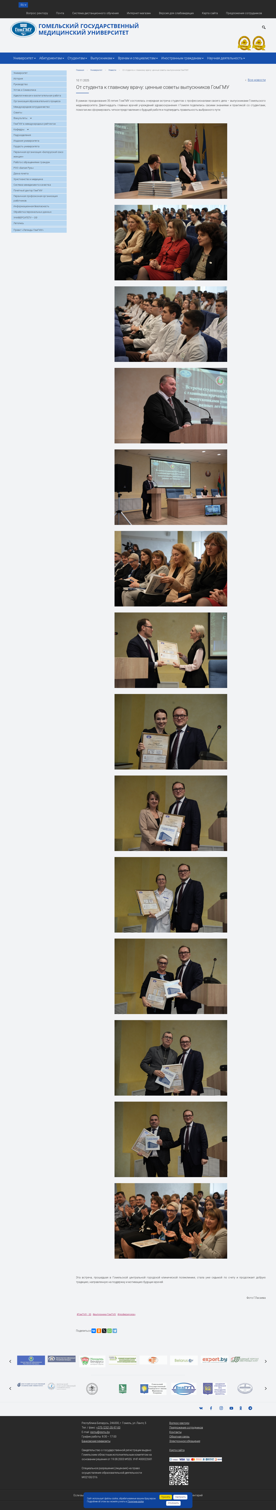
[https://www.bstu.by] (31, 1385)
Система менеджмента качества (32, 184)
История (18, 78)
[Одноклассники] (99, 1330)
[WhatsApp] (109, 1330)
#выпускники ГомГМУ (104, 1314)
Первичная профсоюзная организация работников (36, 198)
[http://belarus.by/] (184, 1360)
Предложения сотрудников (244, 13)
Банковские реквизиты (96, 1441)
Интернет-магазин (139, 13)
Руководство (21, 84)
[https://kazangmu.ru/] (92, 1389)
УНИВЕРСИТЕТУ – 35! (25, 217)
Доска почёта (21, 173)
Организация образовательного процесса (37, 101)
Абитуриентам (50, 58)
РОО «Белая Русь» (24, 167)
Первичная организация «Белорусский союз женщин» (38, 154)
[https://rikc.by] (153, 1360)
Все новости (257, 80)
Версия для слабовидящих (176, 13)
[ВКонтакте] (93, 1330)
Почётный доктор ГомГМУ (28, 190)
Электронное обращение (184, 1441)
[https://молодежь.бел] (123, 1360)
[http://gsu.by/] (153, 1389)
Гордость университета (26, 146)
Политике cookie (135, 1501)
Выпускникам (101, 58)
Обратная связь (179, 1436)
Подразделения (22, 135)
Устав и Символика (25, 89)
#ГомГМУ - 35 (84, 1314)
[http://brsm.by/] (92, 1361)
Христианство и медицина (28, 179)
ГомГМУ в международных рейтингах (35, 123)
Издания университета (26, 140)
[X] (104, 1330)
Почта (60, 13)
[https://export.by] (214, 1359)
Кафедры (19, 129)
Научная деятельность (225, 58)
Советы (18, 112)
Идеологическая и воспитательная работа (37, 95)
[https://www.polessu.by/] (122, 1389)
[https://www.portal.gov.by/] (245, 1360)
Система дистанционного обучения (95, 13)
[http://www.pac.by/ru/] (214, 1389)
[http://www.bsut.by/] (184, 1389)
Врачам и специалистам (136, 58)
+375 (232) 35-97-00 (108, 1427)
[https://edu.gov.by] (31, 1360)
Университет (23, 58)
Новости (112, 70)
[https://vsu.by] (61, 1386)
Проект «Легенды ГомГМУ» (29, 230)
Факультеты (20, 118)
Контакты (175, 1432)
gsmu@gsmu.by (100, 1432)
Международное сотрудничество (32, 106)
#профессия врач (126, 1314)
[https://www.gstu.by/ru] (245, 1388)
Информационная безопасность (31, 206)
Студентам (76, 58)
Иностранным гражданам (181, 58)
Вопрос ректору (37, 13)
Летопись (19, 223)
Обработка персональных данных (32, 211)
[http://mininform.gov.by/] (61, 1359)
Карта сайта (210, 13)
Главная (80, 70)
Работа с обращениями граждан (32, 162)
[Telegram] (114, 1330)
